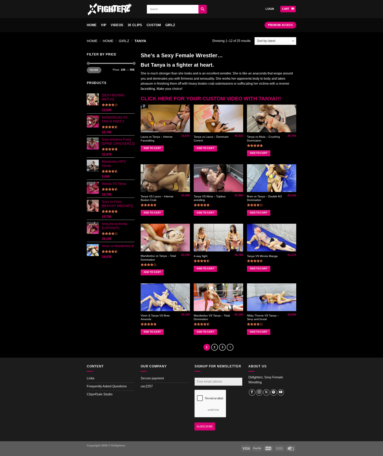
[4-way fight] (218, 237)
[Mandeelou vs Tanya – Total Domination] (165, 237)
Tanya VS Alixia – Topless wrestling (210, 198)
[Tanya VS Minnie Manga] (271, 237)
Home (92, 25)
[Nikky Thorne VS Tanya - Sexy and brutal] (271, 297)
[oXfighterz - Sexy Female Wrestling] (114, 9)
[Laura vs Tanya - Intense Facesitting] (165, 118)
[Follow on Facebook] (252, 392)
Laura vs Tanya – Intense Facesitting (157, 138)
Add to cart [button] (152, 148)
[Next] (230, 347)
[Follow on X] (266, 392)
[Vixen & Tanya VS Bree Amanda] (165, 297)
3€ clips (135, 25)
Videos (117, 25)
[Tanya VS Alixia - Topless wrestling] (218, 178)
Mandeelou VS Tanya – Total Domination (212, 317)
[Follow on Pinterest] (273, 392)
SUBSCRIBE (204, 426)
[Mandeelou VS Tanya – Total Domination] (218, 297)
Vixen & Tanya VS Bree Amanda (155, 317)
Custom (154, 25)
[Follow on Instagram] (259, 392)
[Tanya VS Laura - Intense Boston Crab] (165, 178)
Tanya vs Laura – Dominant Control (211, 138)
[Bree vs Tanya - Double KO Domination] (271, 178)
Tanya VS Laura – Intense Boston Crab (157, 198)
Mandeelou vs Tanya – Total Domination (158, 257)
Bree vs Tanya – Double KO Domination (264, 198)
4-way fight (200, 256)
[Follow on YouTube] (280, 392)
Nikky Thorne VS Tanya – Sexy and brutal (263, 317)
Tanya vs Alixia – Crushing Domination (263, 138)
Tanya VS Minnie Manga (262, 256)
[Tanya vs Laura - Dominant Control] (218, 118)
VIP (103, 25)
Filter (94, 70)
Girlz (170, 25)
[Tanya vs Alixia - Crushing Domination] (271, 118)
